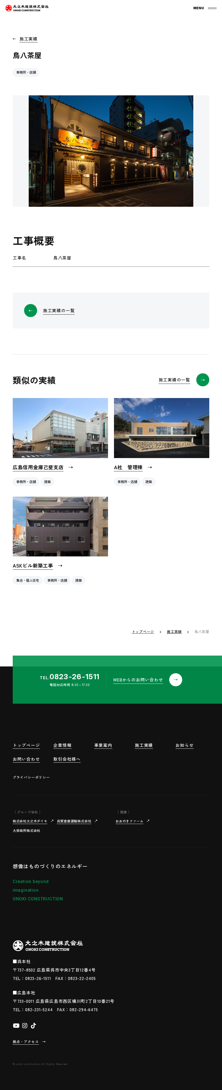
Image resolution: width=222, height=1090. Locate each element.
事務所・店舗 (26, 72)
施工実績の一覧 (59, 310)
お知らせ (184, 745)
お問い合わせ (26, 759)
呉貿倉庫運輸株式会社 (74, 821)
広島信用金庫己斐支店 (38, 467)
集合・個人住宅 (27, 580)
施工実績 (28, 39)
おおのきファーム (129, 821)
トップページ (143, 631)
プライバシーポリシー (31, 777)
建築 (47, 481)
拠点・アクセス (26, 1041)
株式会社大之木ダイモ (30, 821)
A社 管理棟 (128, 467)
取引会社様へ (67, 759)
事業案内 (103, 745)
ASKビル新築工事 (33, 565)
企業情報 (62, 745)
